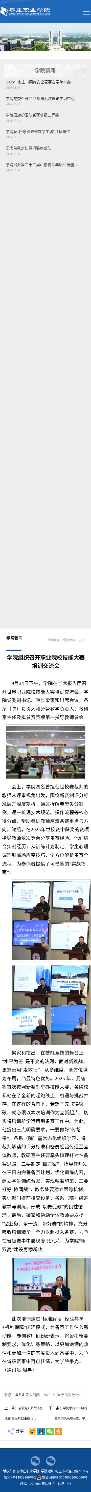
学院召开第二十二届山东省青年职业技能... (41, 165)
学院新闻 (69, 640)
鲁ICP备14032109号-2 (20, 1477)
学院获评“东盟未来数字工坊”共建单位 (38, 132)
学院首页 (54, 640)
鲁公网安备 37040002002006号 (64, 1477)
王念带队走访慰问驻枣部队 (28, 148)
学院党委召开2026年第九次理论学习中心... (42, 99)
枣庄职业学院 (26, 14)
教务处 (20, 1395)
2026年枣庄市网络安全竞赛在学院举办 (38, 82)
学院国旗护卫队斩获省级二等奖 (32, 115)
